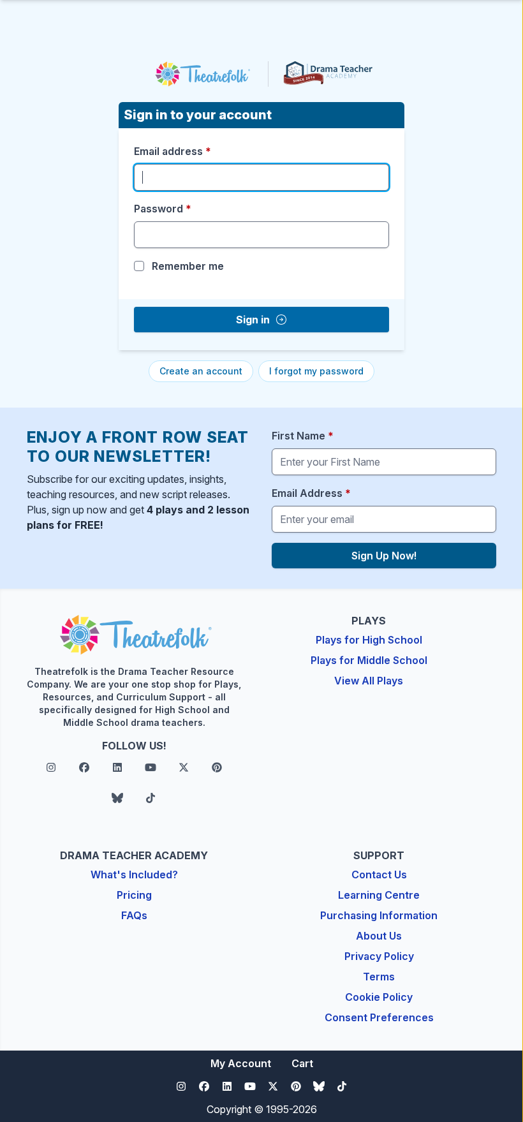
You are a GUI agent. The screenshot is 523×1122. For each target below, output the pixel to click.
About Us (379, 935)
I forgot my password (316, 370)
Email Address (311, 493)
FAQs (134, 915)
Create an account (200, 370)
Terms (379, 976)
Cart (302, 1063)
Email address (172, 151)
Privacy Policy (379, 956)
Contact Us (379, 874)
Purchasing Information (379, 915)
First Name (303, 435)
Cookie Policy (379, 997)
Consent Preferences (379, 1017)
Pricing (134, 895)
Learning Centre (379, 895)
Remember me (188, 266)
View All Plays (368, 680)
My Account (240, 1063)
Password (162, 208)
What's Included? (134, 874)
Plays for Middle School (369, 660)
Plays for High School (369, 639)
